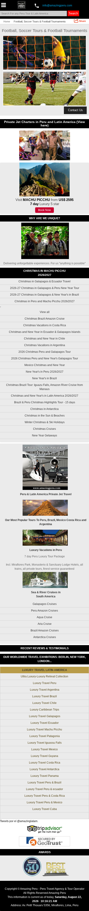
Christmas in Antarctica (44, 409)
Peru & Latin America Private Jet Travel (45, 494)
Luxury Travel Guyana (44, 756)
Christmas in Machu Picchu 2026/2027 (44, 273)
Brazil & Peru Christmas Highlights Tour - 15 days (44, 402)
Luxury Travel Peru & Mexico (44, 802)
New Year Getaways (44, 435)
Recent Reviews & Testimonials (45, 648)
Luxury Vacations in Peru (45, 550)
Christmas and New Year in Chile (44, 338)
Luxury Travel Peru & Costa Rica (44, 795)
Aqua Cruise (44, 617)
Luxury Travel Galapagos (44, 716)
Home (6, 21)
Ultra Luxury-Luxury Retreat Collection (44, 676)
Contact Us (75, 110)
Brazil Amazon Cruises (45, 630)
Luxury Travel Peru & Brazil (44, 782)
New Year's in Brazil (44, 378)
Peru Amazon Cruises (44, 610)
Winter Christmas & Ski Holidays (45, 422)
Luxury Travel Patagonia (44, 736)
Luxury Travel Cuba (44, 809)
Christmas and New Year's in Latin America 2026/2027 (44, 395)
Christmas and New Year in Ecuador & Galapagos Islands (44, 332)
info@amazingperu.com (57, 5)
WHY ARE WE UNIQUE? (44, 218)
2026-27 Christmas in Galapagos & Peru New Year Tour (44, 288)
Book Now (44, 210)
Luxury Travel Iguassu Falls (45, 742)
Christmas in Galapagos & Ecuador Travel (44, 281)
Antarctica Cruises (44, 637)
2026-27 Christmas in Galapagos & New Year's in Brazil (44, 294)
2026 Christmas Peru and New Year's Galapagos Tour (44, 358)
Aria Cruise (45, 623)
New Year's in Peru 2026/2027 (44, 371)
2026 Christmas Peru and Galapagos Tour (44, 351)
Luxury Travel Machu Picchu (44, 729)
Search (73, 13)
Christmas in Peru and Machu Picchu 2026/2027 (45, 301)
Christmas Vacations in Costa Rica (44, 325)
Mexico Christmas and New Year (44, 365)
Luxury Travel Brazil (44, 696)
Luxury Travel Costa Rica (44, 762)
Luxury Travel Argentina (44, 689)
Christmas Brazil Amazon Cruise (45, 318)
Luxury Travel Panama (45, 775)
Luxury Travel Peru (44, 683)
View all (45, 312)
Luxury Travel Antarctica (44, 769)
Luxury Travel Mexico (44, 749)
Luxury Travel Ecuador (45, 722)
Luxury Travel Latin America (44, 670)
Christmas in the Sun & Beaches (45, 415)
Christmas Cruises (44, 428)
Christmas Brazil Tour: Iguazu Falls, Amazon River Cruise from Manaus (44, 387)
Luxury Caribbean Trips (44, 709)
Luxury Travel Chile (44, 703)
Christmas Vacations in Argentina (44, 345)
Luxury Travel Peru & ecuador (44, 789)
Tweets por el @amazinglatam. (19, 821)
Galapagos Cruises (45, 604)
